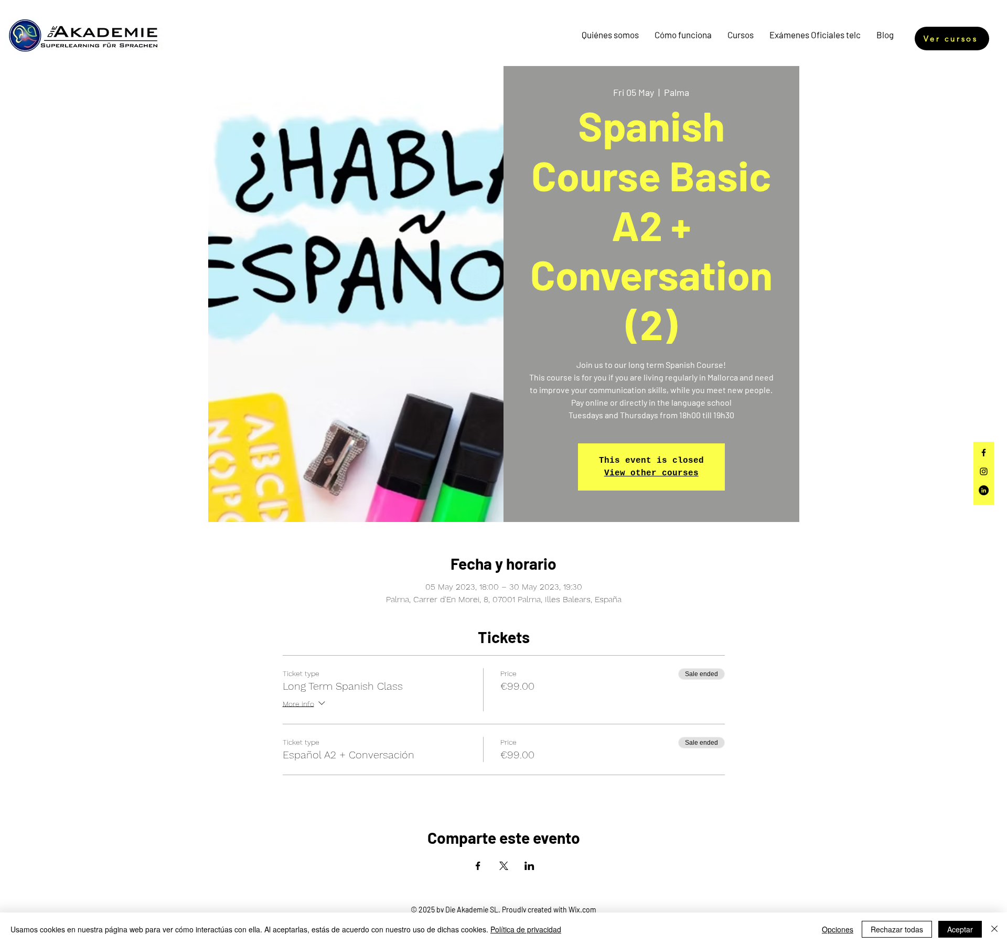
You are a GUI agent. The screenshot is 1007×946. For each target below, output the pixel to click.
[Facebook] (984, 453)
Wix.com (582, 909)
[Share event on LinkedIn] (529, 866)
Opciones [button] (837, 929)
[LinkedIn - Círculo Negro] (984, 490)
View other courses (651, 473)
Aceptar (960, 929)
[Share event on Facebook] (478, 866)
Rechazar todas (897, 929)
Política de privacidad (525, 929)
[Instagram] (984, 471)
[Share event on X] (504, 866)
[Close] (994, 929)
